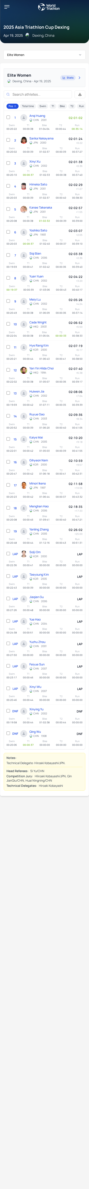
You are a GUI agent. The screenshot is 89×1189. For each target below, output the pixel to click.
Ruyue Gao (36, 414)
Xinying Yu (36, 709)
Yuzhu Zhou (37, 642)
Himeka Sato (38, 184)
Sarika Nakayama (41, 138)
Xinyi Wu (35, 687)
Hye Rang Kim (39, 345)
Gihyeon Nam (38, 460)
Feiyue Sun (36, 664)
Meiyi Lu (35, 299)
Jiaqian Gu (36, 597)
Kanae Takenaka (40, 207)
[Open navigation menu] (7, 7)
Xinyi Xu (34, 161)
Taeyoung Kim (39, 574)
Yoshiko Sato (38, 230)
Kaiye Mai (36, 437)
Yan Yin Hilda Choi (41, 368)
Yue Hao (35, 619)
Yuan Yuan (36, 276)
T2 (71, 106)
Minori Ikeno (37, 483)
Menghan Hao (39, 506)
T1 (53, 106)
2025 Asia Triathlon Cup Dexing (36, 27)
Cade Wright (38, 322)
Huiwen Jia (36, 391)
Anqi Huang (37, 116)
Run (81, 106)
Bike (62, 106)
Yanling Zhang (39, 529)
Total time (28, 106)
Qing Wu (35, 732)
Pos (11, 106)
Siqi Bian (35, 253)
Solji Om (35, 552)
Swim (43, 106)
